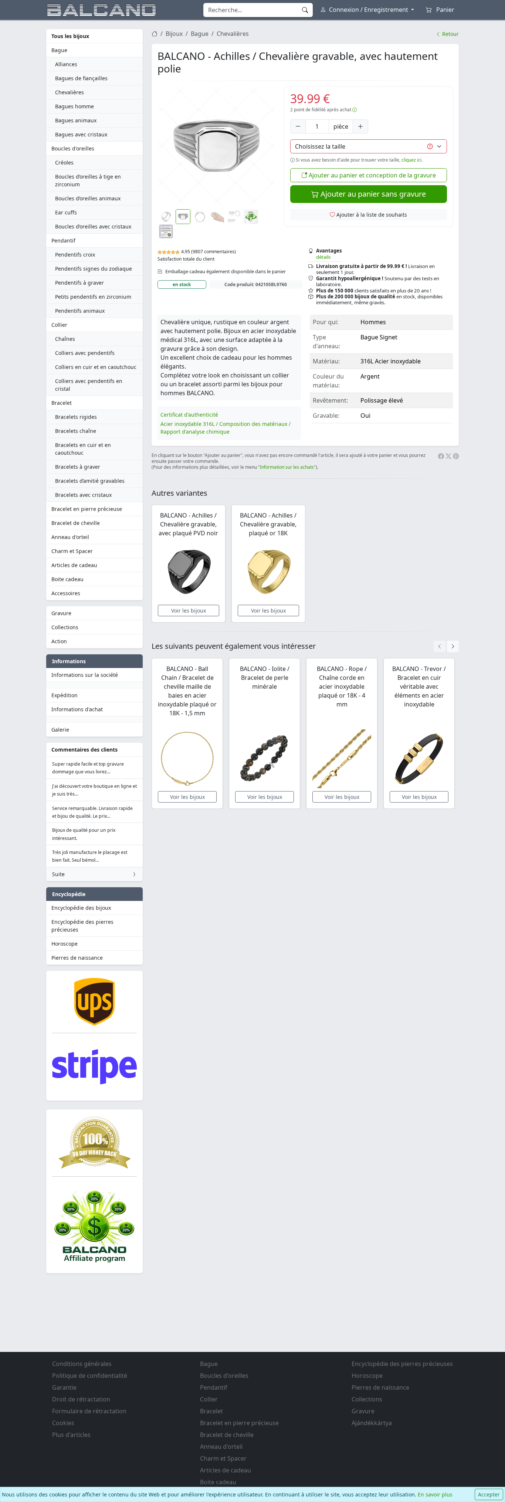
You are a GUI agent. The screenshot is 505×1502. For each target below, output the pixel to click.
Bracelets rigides (76, 416)
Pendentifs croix (75, 254)
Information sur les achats (287, 467)
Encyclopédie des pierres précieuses (82, 925)
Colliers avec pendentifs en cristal (88, 384)
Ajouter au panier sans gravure (372, 194)
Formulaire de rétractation (89, 1411)
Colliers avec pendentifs (85, 352)
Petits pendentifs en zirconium (93, 296)
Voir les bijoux (188, 610)
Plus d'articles (71, 1435)
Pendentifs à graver (79, 282)
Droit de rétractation (81, 1399)
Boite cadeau (67, 579)
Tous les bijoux (70, 36)
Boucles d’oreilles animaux (88, 198)
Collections (64, 627)
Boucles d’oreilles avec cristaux (93, 226)
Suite (58, 874)
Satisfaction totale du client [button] (185, 259)
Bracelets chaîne (75, 430)
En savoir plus (435, 1494)
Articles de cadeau (74, 565)
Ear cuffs (66, 212)
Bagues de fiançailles (81, 78)
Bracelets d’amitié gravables (90, 480)
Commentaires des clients (84, 749)
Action (59, 641)
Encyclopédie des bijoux (81, 907)
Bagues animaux (75, 120)
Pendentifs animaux (80, 310)
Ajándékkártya (372, 1423)
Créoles (64, 162)
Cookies (63, 1423)
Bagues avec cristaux (81, 134)
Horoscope (64, 943)
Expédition (64, 695)
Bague (59, 50)
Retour (450, 33)
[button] (216, 146)
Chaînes (65, 338)
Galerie (60, 729)
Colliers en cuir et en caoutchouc (95, 366)
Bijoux (174, 34)
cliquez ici (411, 160)
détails (323, 257)
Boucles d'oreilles (72, 148)
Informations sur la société (84, 674)
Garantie (64, 1387)
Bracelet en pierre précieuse (86, 508)
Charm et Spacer (72, 551)
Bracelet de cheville (75, 522)
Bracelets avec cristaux (83, 494)
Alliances (66, 64)
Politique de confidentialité (89, 1376)
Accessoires (65, 593)
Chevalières (69, 92)
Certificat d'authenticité (189, 414)
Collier (59, 324)
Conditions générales (82, 1364)
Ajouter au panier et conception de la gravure (371, 175)
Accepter (489, 1494)
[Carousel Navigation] (446, 646)
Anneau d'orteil (70, 536)
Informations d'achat (77, 709)
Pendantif (63, 240)
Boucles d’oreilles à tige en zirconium (88, 180)
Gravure (61, 613)
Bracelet (61, 402)
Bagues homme (74, 106)
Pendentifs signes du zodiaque (93, 268)
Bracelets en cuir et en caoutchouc (83, 448)
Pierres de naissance (77, 957)
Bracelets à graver (77, 466)
